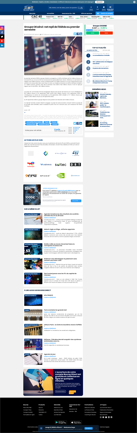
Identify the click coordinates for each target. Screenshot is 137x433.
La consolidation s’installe (101, 55)
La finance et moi (89, 410)
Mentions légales (104, 427)
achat (92, 33)
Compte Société (28, 412)
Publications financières (106, 410)
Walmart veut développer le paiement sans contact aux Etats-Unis (60, 259)
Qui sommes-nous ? (105, 407)
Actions (55, 124)
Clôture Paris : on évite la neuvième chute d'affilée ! (63, 325)
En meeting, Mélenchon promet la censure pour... (106, 124)
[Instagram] (100, 417)
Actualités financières (34, 122)
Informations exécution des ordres (37, 427)
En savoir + (88, 428)
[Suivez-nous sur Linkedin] (2, 45)
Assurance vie (73, 409)
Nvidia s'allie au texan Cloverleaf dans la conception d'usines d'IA (59, 245)
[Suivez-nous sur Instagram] (2, 28)
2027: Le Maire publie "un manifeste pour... (105, 105)
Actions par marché (59, 412)
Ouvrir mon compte (72, 392)
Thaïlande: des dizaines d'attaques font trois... (105, 115)
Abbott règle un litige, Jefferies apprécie (59, 229)
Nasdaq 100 (95, 17)
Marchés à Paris (58, 410)
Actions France (44, 124)
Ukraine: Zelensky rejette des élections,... (105, 96)
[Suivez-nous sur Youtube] (2, 41)
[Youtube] (111, 417)
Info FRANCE (48, 295)
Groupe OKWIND (100, 26)
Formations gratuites (90, 412)
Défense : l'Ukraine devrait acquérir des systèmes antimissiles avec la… (62, 340)
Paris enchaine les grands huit (55, 310)
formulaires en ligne (28, 414)
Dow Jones (84, 17)
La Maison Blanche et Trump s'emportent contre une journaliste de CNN (102, 82)
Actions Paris (31, 124)
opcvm (41, 407)
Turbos (40, 414)
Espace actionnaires (105, 412)
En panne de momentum (100, 68)
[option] (99, 95)
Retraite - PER (73, 411)
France (54, 122)
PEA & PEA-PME (27, 407)
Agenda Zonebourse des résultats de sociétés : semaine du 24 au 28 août (61, 215)
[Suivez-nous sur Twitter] (2, 37)
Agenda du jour (50, 354)
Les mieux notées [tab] (92, 50)
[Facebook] (103, 417)
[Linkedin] (109, 417)
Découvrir (100, 2)
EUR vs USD (106, 17)
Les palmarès (57, 414)
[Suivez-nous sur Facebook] (2, 33)
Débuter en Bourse (90, 407)
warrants (41, 410)
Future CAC (50, 17)
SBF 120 (60, 17)
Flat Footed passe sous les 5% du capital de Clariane (60, 274)
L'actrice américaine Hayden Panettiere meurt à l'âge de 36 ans (102, 76)
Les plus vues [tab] (106, 50)
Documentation (60, 391)
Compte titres (27, 410)
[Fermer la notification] (96, 428)
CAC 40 (36, 17)
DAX (70, 17)
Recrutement (103, 414)
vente (106, 33)
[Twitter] (106, 417)
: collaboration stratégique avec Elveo (103, 62)
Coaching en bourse (90, 414)
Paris (47, 122)
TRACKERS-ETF (42, 412)
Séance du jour (58, 407)
